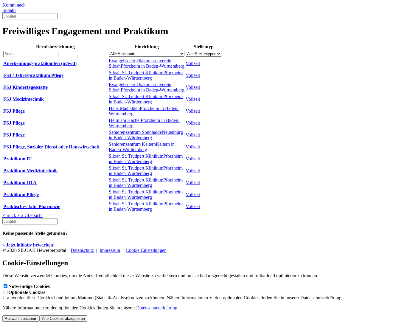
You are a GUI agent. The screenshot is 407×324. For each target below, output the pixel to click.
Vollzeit (193, 63)
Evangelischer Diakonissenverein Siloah (146, 63)
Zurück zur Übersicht (22, 215)
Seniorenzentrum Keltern (142, 147)
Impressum (110, 250)
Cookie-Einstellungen (146, 250)
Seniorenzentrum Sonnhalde (146, 135)
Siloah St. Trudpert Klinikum (146, 75)
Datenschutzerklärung (156, 307)
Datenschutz (82, 250)
